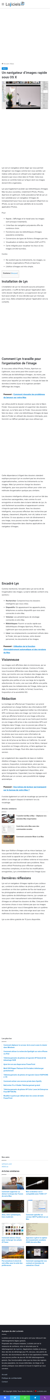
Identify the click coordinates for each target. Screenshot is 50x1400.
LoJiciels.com (42, 1391)
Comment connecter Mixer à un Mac (30, 837)
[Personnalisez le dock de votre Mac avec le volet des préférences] (13, 1252)
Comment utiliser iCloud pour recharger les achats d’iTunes (12, 1240)
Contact (5, 1382)
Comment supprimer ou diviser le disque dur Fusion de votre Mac (12, 1194)
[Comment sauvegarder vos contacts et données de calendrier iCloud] (37, 1252)
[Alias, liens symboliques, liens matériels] (13, 1206)
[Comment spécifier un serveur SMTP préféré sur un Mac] (37, 1206)
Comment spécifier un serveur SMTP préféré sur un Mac (37, 1217)
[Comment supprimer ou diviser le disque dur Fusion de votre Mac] (13, 1183)
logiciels (19, 1349)
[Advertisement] (25, 35)
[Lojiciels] (15, 4)
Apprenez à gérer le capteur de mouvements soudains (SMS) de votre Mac (36, 1240)
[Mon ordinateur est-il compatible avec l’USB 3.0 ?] (37, 1183)
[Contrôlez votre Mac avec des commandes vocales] (8, 829)
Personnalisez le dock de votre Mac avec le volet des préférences (12, 1263)
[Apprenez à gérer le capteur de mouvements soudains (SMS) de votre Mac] (37, 1229)
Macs (12, 64)
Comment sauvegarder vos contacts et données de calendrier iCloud (36, 1263)
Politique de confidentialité (12, 1378)
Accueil (6, 64)
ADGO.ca (5, 1166)
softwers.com (7, 1164)
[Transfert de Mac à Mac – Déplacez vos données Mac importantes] (8, 818)
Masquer (14, 273)
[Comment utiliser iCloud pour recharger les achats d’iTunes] (13, 1229)
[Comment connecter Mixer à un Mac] (8, 839)
